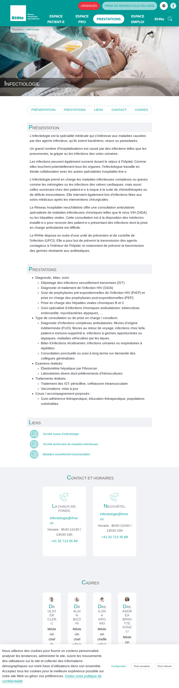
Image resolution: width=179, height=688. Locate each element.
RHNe (159, 19)
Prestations (75, 110)
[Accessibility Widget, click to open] (173, 6)
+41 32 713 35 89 (64, 541)
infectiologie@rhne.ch (64, 520)
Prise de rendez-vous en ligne (130, 6)
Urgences (89, 6)
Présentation (43, 110)
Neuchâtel (115, 506)
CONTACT (119, 110)
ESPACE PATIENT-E (56, 19)
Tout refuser (164, 666)
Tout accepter (142, 666)
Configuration (118, 666)
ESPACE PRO (82, 19)
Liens (98, 110)
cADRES (141, 110)
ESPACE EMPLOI (137, 19)
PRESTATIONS (109, 19)
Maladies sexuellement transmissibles (66, 454)
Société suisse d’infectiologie (61, 434)
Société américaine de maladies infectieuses (71, 444)
